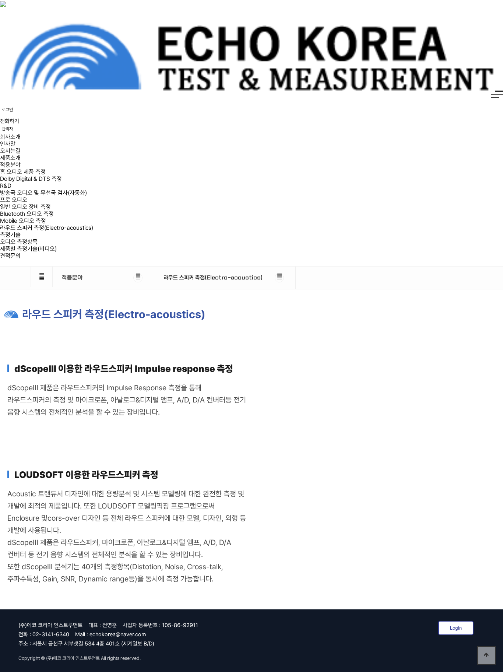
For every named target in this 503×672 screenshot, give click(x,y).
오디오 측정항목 (19, 241)
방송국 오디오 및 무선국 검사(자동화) (43, 192)
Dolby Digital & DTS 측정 (31, 178)
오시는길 (10, 150)
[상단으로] (486, 655)
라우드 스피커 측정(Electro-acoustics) (46, 227)
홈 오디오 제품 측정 (23, 171)
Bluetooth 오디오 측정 (27, 213)
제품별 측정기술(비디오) (28, 248)
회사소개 (10, 136)
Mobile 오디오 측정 (23, 220)
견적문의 (10, 255)
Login (456, 628)
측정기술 (10, 234)
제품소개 (10, 157)
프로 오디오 (13, 199)
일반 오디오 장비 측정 (25, 206)
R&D (5, 185)
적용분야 (10, 164)
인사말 (7, 143)
